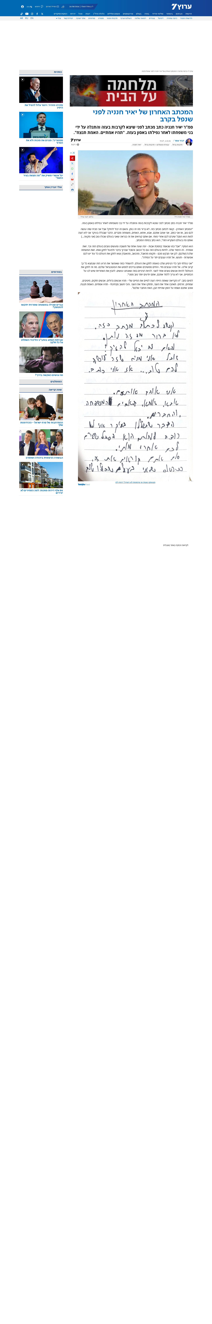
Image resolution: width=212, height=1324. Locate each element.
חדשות (188, 14)
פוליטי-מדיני (157, 14)
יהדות (72, 14)
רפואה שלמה (140, 18)
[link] (41, 106)
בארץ (147, 14)
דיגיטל (160, 18)
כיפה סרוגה (182, 71)
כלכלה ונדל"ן (98, 14)
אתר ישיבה (80, 18)
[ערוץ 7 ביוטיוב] (27, 14)
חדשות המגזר (186, 18)
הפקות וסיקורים (60, 14)
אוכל (80, 14)
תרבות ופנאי (112, 18)
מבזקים (179, 14)
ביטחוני (169, 14)
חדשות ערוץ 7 (180, 8)
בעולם (138, 14)
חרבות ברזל (177, 145)
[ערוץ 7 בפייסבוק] (37, 14)
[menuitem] (189, 14)
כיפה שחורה (172, 18)
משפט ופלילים (114, 14)
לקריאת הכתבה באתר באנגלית (175, 545)
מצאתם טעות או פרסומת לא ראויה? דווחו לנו (135, 482)
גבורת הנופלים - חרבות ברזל (157, 145)
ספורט (101, 18)
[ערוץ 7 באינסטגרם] (32, 14)
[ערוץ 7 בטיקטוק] (21, 14)
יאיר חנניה (136, 145)
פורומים (91, 18)
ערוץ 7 (190, 71)
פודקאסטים (128, 14)
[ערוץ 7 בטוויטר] (42, 14)
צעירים (152, 18)
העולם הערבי (126, 18)
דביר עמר (179, 141)
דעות (88, 14)
